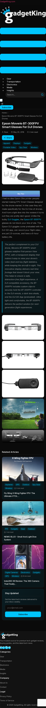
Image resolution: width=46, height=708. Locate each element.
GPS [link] (17, 485)
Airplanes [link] (9, 485)
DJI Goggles (13, 219)
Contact (3, 687)
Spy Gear (23, 147)
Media (9, 87)
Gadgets (27, 143)
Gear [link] (23, 529)
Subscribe (23, 614)
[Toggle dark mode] (2, 104)
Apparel (6, 143)
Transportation (14, 81)
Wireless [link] (8, 488)
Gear (9, 78)
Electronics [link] (25, 572)
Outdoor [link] (26, 485)
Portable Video (9, 147)
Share (9, 137)
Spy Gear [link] (36, 485)
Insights (10, 90)
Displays (16, 143)
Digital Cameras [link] (11, 572)
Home (4, 113)
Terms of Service (7, 700)
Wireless (34, 147)
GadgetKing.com (7, 1)
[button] (23, 50)
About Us (3, 683)
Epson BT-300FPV (32, 219)
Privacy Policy (6, 696)
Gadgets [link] (14, 529)
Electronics (12, 84)
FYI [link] (6, 529)
